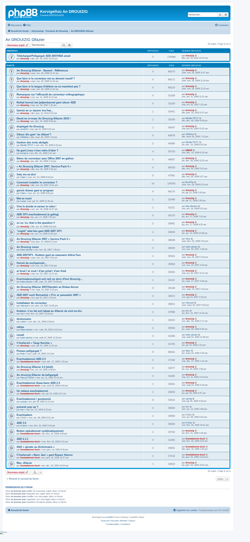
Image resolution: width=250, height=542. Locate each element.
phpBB (109, 517)
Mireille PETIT (192, 118)
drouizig (24, 58)
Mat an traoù (24, 198)
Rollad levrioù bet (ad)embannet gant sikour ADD (46, 102)
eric (22, 313)
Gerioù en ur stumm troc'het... (35, 110)
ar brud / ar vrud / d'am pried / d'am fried (41, 271)
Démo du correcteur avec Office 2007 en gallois (45, 158)
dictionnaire (24, 319)
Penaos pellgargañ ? (29, 351)
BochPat (190, 182)
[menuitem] (27, 25)
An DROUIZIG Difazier (25, 39)
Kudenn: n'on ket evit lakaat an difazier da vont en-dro (49, 311)
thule (22, 353)
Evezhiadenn (24, 414)
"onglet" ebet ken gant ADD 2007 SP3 (39, 231)
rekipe (20, 327)
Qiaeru (132, 521)
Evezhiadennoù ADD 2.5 (31, 358)
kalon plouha (26, 249)
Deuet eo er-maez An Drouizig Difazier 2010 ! (44, 118)
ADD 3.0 (21, 422)
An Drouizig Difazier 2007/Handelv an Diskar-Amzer (48, 287)
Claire (23, 177)
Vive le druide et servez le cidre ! (36, 206)
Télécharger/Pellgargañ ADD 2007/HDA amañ (44, 55)
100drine (24, 137)
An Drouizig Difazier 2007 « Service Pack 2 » (43, 239)
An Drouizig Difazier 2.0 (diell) (35, 366)
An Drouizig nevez (28, 247)
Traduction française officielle (114, 521)
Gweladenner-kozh (30, 361)
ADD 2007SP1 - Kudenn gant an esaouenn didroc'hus (49, 255)
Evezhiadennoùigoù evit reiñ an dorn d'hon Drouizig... (50, 279)
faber (188, 351)
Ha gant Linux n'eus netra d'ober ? (37, 150)
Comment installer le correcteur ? (37, 182)
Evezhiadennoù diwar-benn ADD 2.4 (38, 382)
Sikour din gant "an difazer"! (34, 134)
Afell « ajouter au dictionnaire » (35, 446)
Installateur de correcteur (32, 303)
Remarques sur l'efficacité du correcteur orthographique (50, 94)
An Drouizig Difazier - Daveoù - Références (42, 70)
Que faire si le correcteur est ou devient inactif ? (46, 78)
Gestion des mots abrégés (32, 142)
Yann (188, 239)
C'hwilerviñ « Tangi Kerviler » (34, 343)
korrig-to (24, 153)
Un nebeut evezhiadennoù (32, 390)
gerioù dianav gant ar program (35, 190)
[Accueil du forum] (23, 12)
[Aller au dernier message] (196, 55)
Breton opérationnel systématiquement (40, 430)
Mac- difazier (24, 462)
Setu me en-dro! (26, 174)
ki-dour (23, 425)
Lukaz (23, 201)
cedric (23, 321)
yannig (23, 401)
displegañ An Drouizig (30, 126)
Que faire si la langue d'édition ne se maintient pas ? (48, 86)
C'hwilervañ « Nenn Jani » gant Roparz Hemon (45, 454)
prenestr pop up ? (27, 406)
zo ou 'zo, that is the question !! (36, 222)
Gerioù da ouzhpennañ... (32, 263)
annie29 (24, 129)
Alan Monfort (191, 206)
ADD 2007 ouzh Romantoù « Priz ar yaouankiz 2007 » (49, 295)
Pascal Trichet (27, 377)
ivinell (20, 335)
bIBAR (189, 150)
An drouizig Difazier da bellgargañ (37, 374)
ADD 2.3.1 (22, 438)
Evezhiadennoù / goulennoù (34, 398)
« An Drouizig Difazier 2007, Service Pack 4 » (44, 166)
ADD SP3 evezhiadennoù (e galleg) (38, 214)
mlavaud (24, 305)
